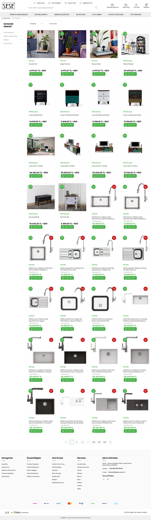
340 (93, 442)
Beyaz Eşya (80, 14)
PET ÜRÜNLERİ (136, 14)
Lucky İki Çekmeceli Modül (100, 115)
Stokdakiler (53, 24)
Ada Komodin (64, 217)
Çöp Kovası (5, 467)
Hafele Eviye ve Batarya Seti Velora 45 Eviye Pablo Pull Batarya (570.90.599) (41, 269)
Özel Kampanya (9, 32)
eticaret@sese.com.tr (116, 472)
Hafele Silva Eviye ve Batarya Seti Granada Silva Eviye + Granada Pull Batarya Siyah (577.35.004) (72, 371)
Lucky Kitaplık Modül (35, 115)
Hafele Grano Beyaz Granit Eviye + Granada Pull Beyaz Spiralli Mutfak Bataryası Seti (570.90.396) (71, 422)
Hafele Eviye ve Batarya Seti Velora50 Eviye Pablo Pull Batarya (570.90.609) (134, 218)
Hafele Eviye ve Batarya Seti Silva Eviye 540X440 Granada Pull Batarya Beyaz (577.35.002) (103, 371)
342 (104, 442)
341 (99, 442)
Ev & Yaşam (96, 14)
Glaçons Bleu (96, 64)
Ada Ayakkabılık (34, 217)
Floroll (31, 61)
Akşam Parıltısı (65, 64)
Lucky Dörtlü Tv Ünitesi (99, 166)
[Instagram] (108, 479)
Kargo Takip (72, 3)
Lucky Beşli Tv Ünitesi (67, 166)
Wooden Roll (33, 64)
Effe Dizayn (127, 61)
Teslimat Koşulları (33, 464)
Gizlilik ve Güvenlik (33, 476)
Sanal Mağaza (56, 3)
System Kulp (81, 464)
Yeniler (79, 485)
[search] (96, 7)
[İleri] (110, 442)
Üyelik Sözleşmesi (33, 467)
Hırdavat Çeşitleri (61, 14)
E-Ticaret (69, 518)
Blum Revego (56, 473)
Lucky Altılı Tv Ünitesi (36, 166)
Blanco (79, 476)
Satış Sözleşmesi (32, 473)
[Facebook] (103, 479)
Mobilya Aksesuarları (19, 14)
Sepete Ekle (37, 74)
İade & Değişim (32, 470)
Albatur (79, 473)
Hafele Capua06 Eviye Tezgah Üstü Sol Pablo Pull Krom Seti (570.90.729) (72, 269)
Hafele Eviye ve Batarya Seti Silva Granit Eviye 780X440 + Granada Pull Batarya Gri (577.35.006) (40, 371)
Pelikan (79, 482)
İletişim (54, 479)
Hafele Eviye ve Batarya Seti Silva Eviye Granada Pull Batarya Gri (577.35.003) (134, 371)
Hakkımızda (41, 3)
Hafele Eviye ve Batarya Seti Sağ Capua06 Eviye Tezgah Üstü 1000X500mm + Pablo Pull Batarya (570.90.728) (103, 269)
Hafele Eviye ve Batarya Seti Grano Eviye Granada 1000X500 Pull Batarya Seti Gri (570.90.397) (103, 422)
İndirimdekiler (56, 467)
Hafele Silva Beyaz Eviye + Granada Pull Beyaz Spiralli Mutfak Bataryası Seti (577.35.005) (135, 320)
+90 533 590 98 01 (116, 468)
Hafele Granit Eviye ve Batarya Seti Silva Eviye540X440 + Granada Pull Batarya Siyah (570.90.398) (41, 422)
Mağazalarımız (87, 3)
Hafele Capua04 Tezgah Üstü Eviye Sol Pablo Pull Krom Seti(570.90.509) (135, 269)
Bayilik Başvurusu (58, 482)
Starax (79, 470)
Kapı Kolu (5, 464)
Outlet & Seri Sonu (116, 14)
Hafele (94, 214)
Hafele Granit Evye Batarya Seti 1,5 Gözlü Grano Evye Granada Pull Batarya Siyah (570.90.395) (135, 422)
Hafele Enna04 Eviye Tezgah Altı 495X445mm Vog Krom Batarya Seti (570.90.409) (71, 320)
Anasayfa (7, 18)
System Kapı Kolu (83, 467)
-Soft (63, 518)
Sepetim (55, 470)
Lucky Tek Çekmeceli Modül (69, 115)
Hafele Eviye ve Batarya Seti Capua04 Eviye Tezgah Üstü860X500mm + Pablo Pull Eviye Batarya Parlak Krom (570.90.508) (39, 320)
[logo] (8, 5)
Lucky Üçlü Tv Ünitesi (130, 166)
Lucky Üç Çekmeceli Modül (132, 115)
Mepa (79, 489)
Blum (79, 479)
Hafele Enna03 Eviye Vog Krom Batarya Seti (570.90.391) (102, 320)
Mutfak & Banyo (41, 14)
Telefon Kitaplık (128, 64)
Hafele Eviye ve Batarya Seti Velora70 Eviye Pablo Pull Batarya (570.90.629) (103, 218)
